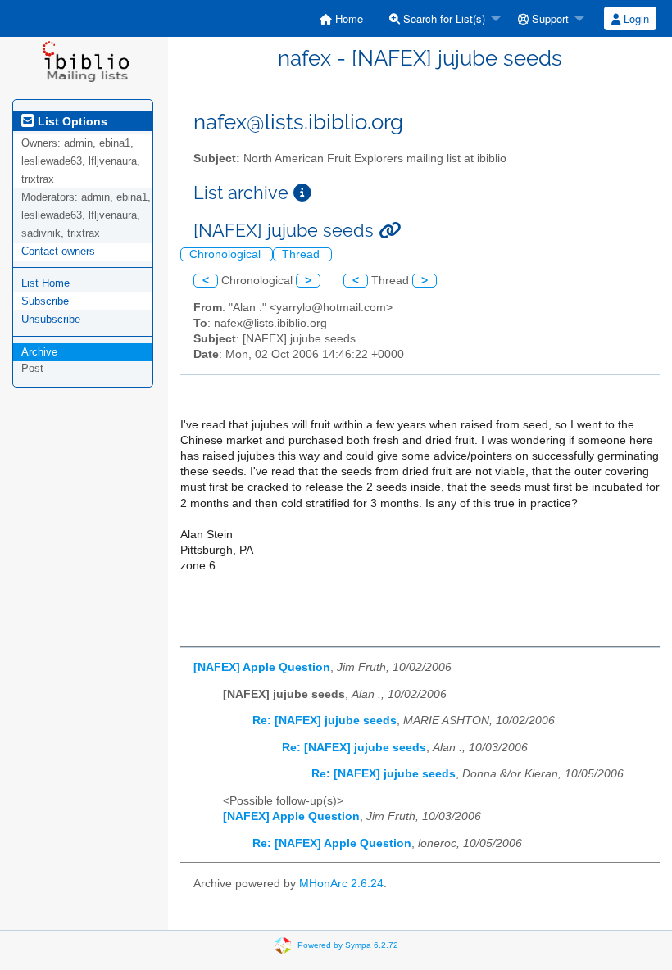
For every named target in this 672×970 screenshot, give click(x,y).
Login (634, 18)
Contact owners (58, 251)
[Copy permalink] (390, 230)
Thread (302, 254)
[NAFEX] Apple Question (261, 667)
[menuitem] (341, 18)
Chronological (226, 254)
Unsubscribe (50, 319)
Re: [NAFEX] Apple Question (331, 843)
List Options (70, 121)
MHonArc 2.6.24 (341, 883)
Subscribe (45, 301)
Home (347, 18)
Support (549, 18)
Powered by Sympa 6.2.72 (347, 945)
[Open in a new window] (302, 193)
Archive (39, 352)
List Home (45, 283)
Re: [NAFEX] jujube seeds (324, 720)
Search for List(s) (442, 18)
